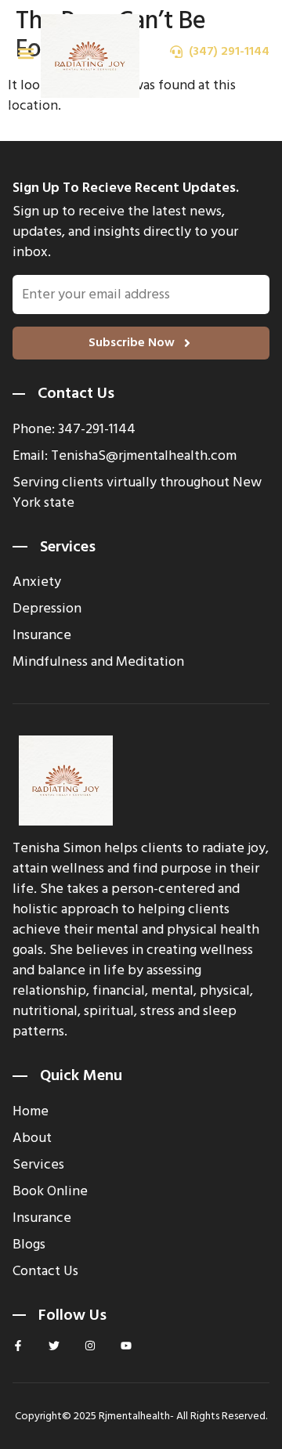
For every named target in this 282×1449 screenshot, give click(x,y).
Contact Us (45, 1271)
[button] (25, 53)
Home (31, 1111)
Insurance (42, 1218)
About (32, 1138)
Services (38, 1165)
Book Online (50, 1191)
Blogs (29, 1244)
